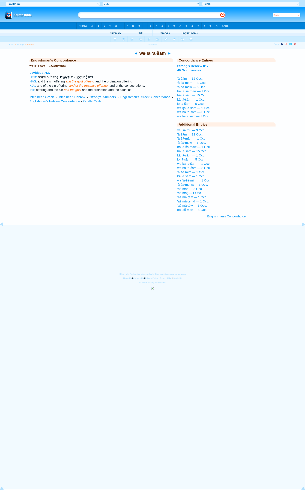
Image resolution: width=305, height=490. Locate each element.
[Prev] (4, 232)
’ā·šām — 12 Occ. (190, 78)
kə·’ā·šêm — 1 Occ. (191, 176)
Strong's (20, 44)
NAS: (33, 81)
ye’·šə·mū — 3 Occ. (191, 130)
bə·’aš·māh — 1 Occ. (192, 210)
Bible (11, 44)
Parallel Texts (92, 101)
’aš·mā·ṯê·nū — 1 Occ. (193, 201)
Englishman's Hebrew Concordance (54, 101)
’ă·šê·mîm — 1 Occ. (191, 172)
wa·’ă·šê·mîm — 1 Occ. (194, 180)
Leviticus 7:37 (39, 73)
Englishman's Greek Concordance (145, 97)
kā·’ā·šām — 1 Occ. (191, 99)
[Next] (300, 232)
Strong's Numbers (103, 97)
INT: (32, 90)
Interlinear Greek (41, 97)
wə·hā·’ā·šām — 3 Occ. (194, 112)
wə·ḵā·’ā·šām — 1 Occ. (193, 108)
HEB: (33, 77)
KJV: (32, 85)
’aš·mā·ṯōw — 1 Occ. (192, 205)
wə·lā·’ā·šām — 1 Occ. (193, 116)
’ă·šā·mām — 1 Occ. (191, 83)
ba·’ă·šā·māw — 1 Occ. (194, 91)
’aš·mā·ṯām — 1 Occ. (192, 197)
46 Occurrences (189, 70)
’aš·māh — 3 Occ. (190, 189)
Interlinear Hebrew (71, 97)
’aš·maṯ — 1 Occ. (189, 193)
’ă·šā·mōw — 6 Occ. (191, 87)
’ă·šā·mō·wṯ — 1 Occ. (192, 184)
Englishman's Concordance (226, 216)
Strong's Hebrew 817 (192, 66)
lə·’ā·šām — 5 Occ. (190, 104)
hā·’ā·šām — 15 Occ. (192, 95)
